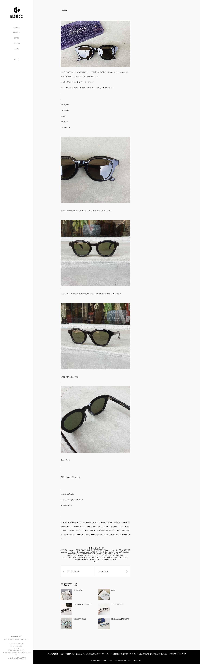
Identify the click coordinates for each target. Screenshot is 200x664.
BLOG (16, 49)
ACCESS (17, 43)
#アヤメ (99, 522)
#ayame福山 (78, 522)
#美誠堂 (117, 522)
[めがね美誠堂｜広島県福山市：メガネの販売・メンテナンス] (16, 17)
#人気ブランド (103, 526)
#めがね (105, 530)
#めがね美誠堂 (107, 522)
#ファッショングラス (102, 534)
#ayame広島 (70, 522)
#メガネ (112, 530)
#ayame (63, 522)
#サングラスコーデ (87, 534)
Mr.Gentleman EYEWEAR (83, 604)
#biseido (124, 522)
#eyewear (67, 534)
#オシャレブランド (67, 530)
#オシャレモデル (82, 530)
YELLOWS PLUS (117, 604)
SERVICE (16, 33)
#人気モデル (114, 526)
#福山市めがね (92, 526)
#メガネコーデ (75, 534)
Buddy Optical (78, 590)
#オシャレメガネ (96, 530)
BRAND (16, 38)
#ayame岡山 (86, 522)
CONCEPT (16, 27)
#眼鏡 (119, 530)
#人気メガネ (125, 526)
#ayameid (93, 522)
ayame (113, 590)
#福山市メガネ (80, 526)
